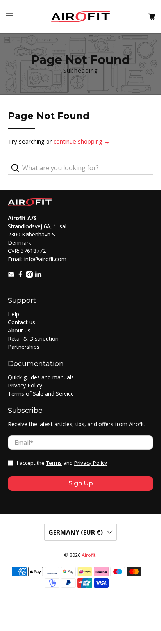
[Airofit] (80, 16)
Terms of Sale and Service (41, 393)
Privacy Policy (25, 385)
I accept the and (62, 462)
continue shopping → (82, 141)
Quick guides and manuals (41, 377)
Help (13, 314)
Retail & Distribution (33, 338)
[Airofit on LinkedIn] (38, 275)
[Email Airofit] (11, 275)
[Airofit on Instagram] (29, 275)
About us (19, 330)
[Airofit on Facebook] (20, 275)
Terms (54, 462)
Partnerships (23, 346)
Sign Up (80, 483)
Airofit (88, 555)
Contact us (21, 322)
